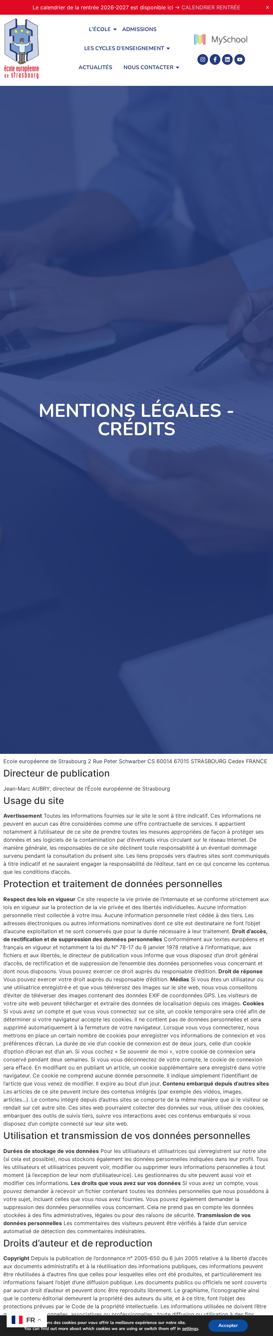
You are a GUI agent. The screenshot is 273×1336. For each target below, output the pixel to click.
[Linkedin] (227, 59)
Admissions (139, 29)
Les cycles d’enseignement (124, 48)
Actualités (95, 67)
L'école (100, 29)
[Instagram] (202, 59)
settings (190, 1329)
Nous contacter (148, 67)
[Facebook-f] (215, 59)
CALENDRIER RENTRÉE (210, 7)
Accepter (228, 1325)
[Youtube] (239, 59)
